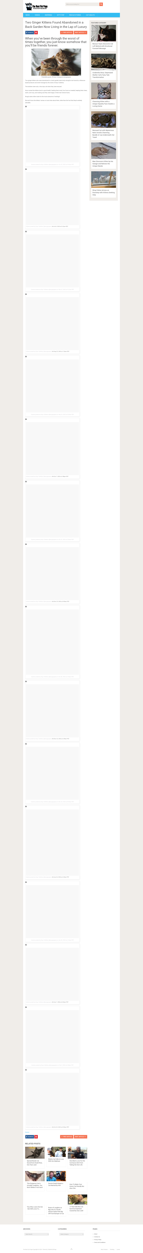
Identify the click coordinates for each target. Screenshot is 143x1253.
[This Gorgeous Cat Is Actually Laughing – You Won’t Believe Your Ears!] (35, 1176)
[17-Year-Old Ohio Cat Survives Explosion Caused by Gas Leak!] (77, 1199)
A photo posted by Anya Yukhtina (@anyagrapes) (44, 164)
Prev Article (67, 32)
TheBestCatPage (52, 1249)
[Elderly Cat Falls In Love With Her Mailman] (56, 1152)
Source (27, 1132)
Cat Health (90, 15)
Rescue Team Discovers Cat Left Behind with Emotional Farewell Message (102, 46)
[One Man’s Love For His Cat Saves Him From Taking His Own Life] (77, 1153)
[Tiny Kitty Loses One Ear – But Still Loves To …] (35, 1199)
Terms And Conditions (99, 1242)
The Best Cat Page (28, 1249)
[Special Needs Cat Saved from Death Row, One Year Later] (35, 1153)
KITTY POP (60, 15)
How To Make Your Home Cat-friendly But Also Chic (77, 1186)
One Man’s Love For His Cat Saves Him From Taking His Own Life (77, 1163)
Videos (37, 15)
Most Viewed (104, 1249)
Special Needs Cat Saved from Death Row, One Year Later (34, 1163)
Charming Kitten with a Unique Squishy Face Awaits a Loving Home (103, 103)
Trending (112, 1249)
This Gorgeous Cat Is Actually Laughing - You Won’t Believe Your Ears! (35, 1185)
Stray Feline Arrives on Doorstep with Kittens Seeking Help (103, 192)
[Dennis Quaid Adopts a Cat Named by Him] (56, 1176)
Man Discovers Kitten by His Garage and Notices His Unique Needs (102, 163)
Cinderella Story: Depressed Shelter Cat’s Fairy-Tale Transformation (102, 75)
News (28, 15)
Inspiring (48, 15)
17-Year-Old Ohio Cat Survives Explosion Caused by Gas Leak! (76, 1209)
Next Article (79, 32)
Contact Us (97, 1236)
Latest (118, 1249)
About (95, 1234)
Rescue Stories (75, 15)
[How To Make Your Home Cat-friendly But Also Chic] (77, 1176)
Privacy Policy (97, 1239)
